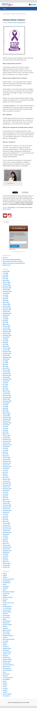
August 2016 (6, 490)
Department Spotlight (8, 592)
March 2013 (6, 561)
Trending (5, 688)
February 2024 (6, 326)
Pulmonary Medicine (8, 665)
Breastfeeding (6, 582)
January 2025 (6, 306)
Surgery (5, 683)
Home (4, 8)
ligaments (5, 628)
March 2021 (6, 390)
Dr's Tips (5, 599)
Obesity (5, 645)
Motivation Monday (8, 635)
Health (4, 619)
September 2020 (7, 401)
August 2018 (6, 446)
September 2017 (7, 466)
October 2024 (6, 311)
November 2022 (7, 353)
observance (6, 646)
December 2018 (7, 439)
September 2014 (7, 532)
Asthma (5, 577)
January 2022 (6, 372)
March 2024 (6, 324)
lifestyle (5, 626)
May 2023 (5, 342)
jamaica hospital (7, 624)
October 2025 (6, 289)
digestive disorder (7, 597)
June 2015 (5, 516)
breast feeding (6, 581)
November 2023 (7, 331)
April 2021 (5, 388)
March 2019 (6, 434)
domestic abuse (24, 207)
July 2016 (5, 492)
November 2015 (7, 507)
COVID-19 (5, 588)
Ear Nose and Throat (8, 603)
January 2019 (6, 437)
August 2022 (6, 359)
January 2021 (6, 393)
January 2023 (6, 350)
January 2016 (6, 503)
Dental (4, 590)
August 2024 (6, 315)
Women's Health (7, 694)
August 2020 (6, 403)
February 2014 (6, 545)
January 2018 (6, 459)
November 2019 (7, 419)
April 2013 (5, 560)
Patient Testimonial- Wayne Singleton (13, 261)
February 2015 (6, 523)
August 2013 (6, 552)
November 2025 (7, 288)
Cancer (5, 584)
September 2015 (7, 510)
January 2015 (6, 525)
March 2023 (6, 346)
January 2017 (6, 481)
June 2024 (5, 319)
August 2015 (6, 512)
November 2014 (7, 529)
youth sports (6, 696)
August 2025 (6, 293)
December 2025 (7, 286)
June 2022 (5, 362)
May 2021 (5, 386)
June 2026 (5, 275)
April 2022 (5, 366)
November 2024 (7, 310)
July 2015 (5, 514)
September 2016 (7, 488)
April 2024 (5, 322)
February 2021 (6, 392)
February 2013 (6, 563)
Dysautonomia (6, 265)
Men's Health (6, 632)
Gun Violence (6, 617)
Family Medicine (11, 207)
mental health (6, 634)
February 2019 (6, 435)
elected (5, 604)
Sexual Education (7, 670)
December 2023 (7, 330)
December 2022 (7, 351)
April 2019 (5, 432)
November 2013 (7, 547)
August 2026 (6, 271)
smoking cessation (8, 677)
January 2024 (6, 328)
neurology (5, 641)
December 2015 (7, 505)
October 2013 (6, 549)
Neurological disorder (8, 639)
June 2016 (5, 494)
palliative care (6, 654)
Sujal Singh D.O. (22, 22)
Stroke (4, 681)
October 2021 (6, 377)
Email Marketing (15, 251)
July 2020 (5, 404)
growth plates (6, 615)
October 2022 (6, 355)
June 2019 (5, 428)
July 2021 (5, 383)
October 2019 (6, 421)
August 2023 (6, 337)
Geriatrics (5, 613)
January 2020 (6, 415)
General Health (7, 610)
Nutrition (5, 643)
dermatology (6, 593)
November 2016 (7, 485)
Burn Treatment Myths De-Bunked (12, 259)
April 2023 (5, 344)
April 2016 (5, 498)
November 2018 (7, 441)
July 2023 (5, 339)
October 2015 (6, 508)
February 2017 (6, 479)
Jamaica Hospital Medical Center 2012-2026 (18, 702)
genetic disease (7, 612)
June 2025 (5, 297)
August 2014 (6, 534)
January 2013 (6, 565)
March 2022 (6, 368)
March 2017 (6, 477)
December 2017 (7, 461)
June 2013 (5, 556)
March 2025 (6, 302)
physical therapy (7, 659)
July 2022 (5, 361)
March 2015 (6, 521)
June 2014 (5, 538)
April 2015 (5, 519)
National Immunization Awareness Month (14, 263)
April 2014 (5, 541)
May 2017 (5, 474)
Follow (26, 192)
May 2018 (5, 452)
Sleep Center (6, 674)
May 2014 (5, 540)
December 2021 (7, 373)
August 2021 (6, 381)
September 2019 (7, 423)
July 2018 (5, 448)
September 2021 (7, 379)
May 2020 (5, 408)
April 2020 (5, 410)
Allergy (5, 573)
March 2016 (6, 499)
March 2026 (6, 280)
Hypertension (6, 623)
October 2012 (6, 567)
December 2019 (7, 417)
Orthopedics (6, 650)
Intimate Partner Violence (14, 19)
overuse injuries (7, 652)
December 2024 (7, 308)
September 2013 (7, 550)
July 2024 (5, 317)
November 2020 (7, 397)
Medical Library (7, 630)
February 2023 (6, 348)
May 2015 (5, 518)
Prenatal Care (6, 663)
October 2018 (6, 443)
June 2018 (5, 450)
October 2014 (6, 530)
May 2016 (5, 496)
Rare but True (6, 666)
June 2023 (5, 341)
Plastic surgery (7, 661)
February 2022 (6, 370)
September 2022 (7, 357)
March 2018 (6, 456)
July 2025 (5, 295)
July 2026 (5, 273)
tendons (5, 685)
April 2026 (5, 278)
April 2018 (5, 454)
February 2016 (6, 501)
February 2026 (6, 282)
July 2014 (5, 536)
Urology (5, 690)
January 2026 (6, 284)
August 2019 (6, 424)
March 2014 (6, 543)
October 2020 (6, 399)
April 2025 (5, 300)
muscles (5, 637)
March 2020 (6, 412)
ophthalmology (7, 648)
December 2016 (7, 483)
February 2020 (6, 414)
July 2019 (5, 426)
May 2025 (5, 299)
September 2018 (7, 445)
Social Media (6, 679)
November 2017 (7, 463)
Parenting (5, 655)
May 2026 (5, 277)
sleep (4, 672)
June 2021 (5, 384)
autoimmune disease (8, 579)
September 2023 (7, 335)
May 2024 (5, 320)
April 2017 (5, 476)
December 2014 (7, 527)
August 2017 (6, 468)
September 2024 (7, 313)
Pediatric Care (6, 657)
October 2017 (6, 465)
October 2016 (6, 487)
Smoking (5, 676)
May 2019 (5, 430)
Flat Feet (5, 257)
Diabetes (5, 595)
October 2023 (6, 333)
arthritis (5, 575)
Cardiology (6, 586)
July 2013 (5, 554)
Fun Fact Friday (7, 608)
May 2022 (5, 364)
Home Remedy (7, 621)
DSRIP (4, 601)
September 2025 (7, 291)
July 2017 (5, 470)
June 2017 (5, 472)
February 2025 (6, 304)
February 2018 (6, 457)
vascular (5, 692)
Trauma (5, 686)
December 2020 (7, 395)
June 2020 (5, 406)
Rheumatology (7, 668)
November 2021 (7, 375)
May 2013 (5, 558)
